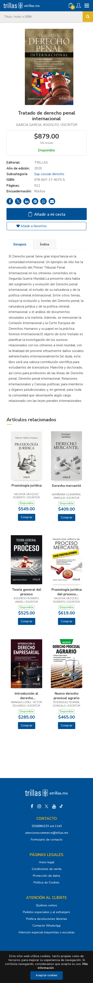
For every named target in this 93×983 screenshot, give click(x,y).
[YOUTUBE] (54, 806)
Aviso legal (46, 862)
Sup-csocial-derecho (49, 174)
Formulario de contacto (47, 839)
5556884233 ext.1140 (47, 826)
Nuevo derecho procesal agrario (66, 695)
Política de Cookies (46, 882)
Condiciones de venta (46, 869)
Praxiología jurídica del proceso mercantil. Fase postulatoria (66, 591)
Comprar (26, 517)
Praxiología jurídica (26, 485)
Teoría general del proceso (26, 591)
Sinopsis (19, 244)
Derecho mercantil (66, 486)
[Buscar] (88, 16)
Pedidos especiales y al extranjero (46, 912)
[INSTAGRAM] (39, 806)
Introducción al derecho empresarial (26, 695)
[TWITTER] (46, 806)
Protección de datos (46, 876)
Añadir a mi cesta (49, 214)
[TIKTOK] (61, 806)
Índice (44, 244)
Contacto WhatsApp (46, 926)
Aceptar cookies (47, 975)
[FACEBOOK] (32, 806)
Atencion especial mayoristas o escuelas (46, 932)
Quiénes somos (46, 905)
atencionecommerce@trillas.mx (46, 833)
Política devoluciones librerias (46, 919)
